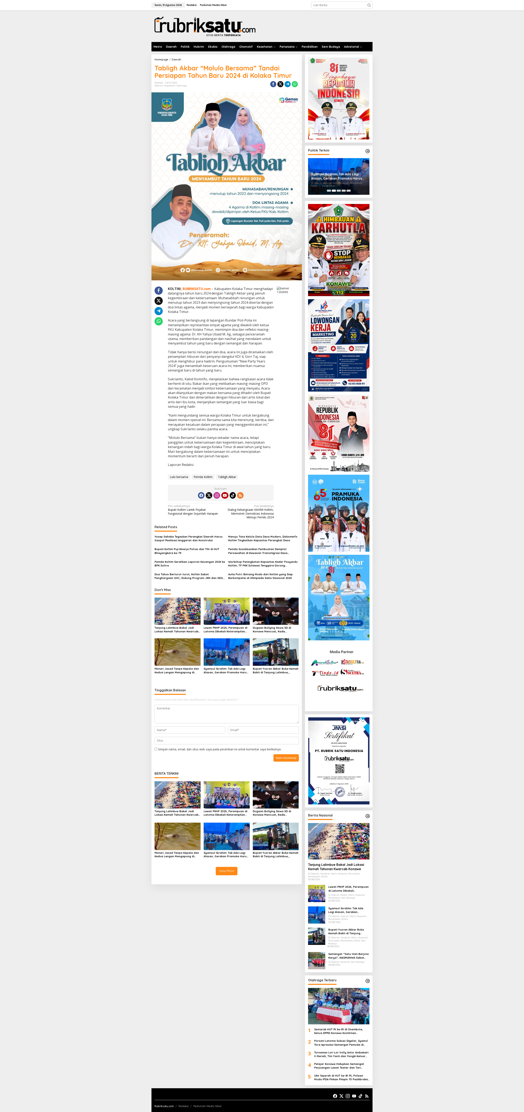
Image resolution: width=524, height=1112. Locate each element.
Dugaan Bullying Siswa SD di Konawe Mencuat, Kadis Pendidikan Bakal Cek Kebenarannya (272, 629)
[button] (369, 5)
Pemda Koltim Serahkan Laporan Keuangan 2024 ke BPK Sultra (190, 563)
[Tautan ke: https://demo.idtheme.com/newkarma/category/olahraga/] (367, 980)
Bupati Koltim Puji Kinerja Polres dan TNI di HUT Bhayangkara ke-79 (187, 550)
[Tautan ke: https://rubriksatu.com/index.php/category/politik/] (367, 151)
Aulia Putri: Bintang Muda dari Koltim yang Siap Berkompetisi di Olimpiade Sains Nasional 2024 (260, 576)
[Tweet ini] (280, 84)
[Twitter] (209, 495)
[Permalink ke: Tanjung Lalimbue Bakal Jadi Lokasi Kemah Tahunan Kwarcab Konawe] (178, 611)
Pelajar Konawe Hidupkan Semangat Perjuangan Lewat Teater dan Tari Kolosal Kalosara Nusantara (339, 1065)
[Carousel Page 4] (344, 191)
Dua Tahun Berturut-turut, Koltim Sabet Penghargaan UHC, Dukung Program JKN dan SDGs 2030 (189, 576)
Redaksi (183, 1106)
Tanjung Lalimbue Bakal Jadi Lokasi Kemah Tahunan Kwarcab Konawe (177, 629)
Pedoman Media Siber (207, 1106)
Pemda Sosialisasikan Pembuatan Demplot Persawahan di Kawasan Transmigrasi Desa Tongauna (257, 551)
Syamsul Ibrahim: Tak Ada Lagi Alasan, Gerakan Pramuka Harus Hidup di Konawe (226, 670)
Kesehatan (169, 85)
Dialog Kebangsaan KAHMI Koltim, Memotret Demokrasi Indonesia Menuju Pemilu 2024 (251, 511)
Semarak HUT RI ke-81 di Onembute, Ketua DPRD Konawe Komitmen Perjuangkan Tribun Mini (338, 1031)
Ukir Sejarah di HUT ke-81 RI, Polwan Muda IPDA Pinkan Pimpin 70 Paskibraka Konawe (341, 1077)
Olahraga (181, 85)
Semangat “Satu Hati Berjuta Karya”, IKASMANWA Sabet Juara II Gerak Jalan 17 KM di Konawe (348, 955)
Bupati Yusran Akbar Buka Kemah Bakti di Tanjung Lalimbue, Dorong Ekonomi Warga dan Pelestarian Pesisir (275, 670)
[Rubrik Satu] (204, 26)
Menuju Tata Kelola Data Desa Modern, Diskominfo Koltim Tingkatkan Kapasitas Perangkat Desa (262, 538)
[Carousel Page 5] (349, 191)
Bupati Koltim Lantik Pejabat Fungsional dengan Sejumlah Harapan (193, 509)
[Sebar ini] (273, 84)
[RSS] (240, 495)
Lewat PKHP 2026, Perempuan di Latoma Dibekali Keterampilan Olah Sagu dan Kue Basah (225, 629)
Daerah (159, 85)
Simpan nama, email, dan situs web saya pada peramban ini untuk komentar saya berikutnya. (219, 749)
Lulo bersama (179, 477)
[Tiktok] (233, 495)
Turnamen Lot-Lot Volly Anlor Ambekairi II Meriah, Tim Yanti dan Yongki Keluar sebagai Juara (341, 1054)
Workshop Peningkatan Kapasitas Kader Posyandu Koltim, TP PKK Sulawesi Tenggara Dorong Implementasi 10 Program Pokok (263, 563)
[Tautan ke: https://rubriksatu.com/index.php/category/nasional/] (367, 816)
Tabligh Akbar (227, 477)
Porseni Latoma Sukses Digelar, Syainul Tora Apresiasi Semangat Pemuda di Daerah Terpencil (341, 1042)
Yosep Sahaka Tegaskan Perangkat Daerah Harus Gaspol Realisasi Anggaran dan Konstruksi (188, 538)
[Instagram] (216, 495)
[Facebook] (201, 495)
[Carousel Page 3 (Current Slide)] (339, 191)
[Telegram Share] (288, 84)
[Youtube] (224, 495)
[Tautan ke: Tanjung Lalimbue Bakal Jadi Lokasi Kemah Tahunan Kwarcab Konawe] (338, 841)
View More (226, 871)
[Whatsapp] (295, 84)
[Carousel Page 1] (329, 191)
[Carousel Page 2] (334, 191)
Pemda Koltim (203, 477)
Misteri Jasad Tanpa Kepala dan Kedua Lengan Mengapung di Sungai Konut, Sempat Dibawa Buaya (177, 670)
